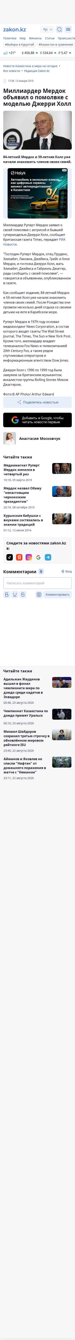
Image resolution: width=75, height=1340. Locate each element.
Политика (9, 38)
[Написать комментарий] (37, 583)
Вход (68, 571)
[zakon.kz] (14, 29)
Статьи (50, 38)
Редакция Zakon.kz (37, 71)
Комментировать (57, 594)
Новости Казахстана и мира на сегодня (30, 66)
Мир (23, 38)
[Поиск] (59, 29)
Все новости (11, 71)
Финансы (35, 38)
